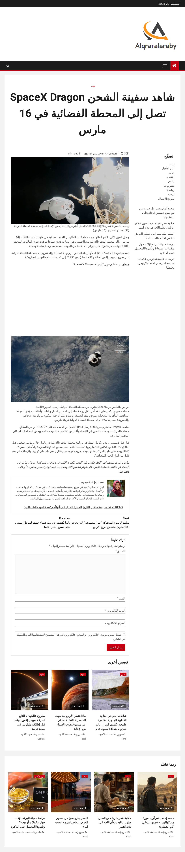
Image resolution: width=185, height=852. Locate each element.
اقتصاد (170, 177)
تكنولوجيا (169, 185)
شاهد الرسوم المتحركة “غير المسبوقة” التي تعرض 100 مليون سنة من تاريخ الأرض (100, 522)
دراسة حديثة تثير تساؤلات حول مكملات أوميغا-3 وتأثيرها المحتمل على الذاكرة (154, 248)
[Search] (7, 65)
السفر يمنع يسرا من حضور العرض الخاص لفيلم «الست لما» (71, 822)
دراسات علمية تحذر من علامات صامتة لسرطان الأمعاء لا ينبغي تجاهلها (156, 263)
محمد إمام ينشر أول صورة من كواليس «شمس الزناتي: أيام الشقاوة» (156, 213)
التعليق (120, 551)
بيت (172, 164)
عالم (171, 172)
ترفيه (171, 194)
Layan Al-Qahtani (108, 153)
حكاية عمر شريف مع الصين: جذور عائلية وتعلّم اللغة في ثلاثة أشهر (114, 822)
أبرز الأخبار (168, 168)
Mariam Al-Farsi (26, 832)
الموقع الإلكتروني (115, 622)
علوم (93, 86)
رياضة (170, 190)
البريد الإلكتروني (115, 610)
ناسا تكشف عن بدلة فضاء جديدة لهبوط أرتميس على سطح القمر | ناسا (42, 522)
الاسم (121, 598)
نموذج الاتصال (166, 198)
